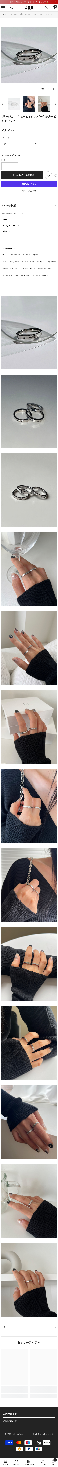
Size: (5, 137)
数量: (3, 160)
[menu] (3, 7)
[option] (29, 55)
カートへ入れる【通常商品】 (22, 175)
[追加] (48, 175)
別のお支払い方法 (29, 191)
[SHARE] (54, 175)
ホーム (3, 14)
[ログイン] (46, 7)
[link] (14, 1391)
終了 (55, 2)
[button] (48, 89)
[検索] (12, 7)
